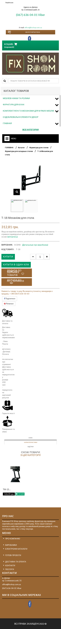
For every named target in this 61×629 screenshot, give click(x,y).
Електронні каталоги (16, 549)
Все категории (30, 129)
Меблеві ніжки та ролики (16, 98)
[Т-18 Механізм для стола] (17, 205)
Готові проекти (13, 555)
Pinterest (9, 303)
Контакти (10, 565)
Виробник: (7, 245)
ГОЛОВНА (9, 147)
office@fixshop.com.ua (33, 27)
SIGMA (17, 245)
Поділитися (10, 298)
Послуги (9, 569)
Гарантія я (6, 413)
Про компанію (12, 538)
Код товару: (7, 249)
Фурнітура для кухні (13, 104)
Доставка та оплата (15, 562)
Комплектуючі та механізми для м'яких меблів (28, 111)
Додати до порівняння (15, 280)
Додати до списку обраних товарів (14, 272)
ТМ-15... (7, 489)
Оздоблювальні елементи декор (20, 117)
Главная (7, 123)
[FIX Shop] (30, 64)
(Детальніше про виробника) (35, 245)
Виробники (11, 545)
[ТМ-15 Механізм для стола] (15, 474)
